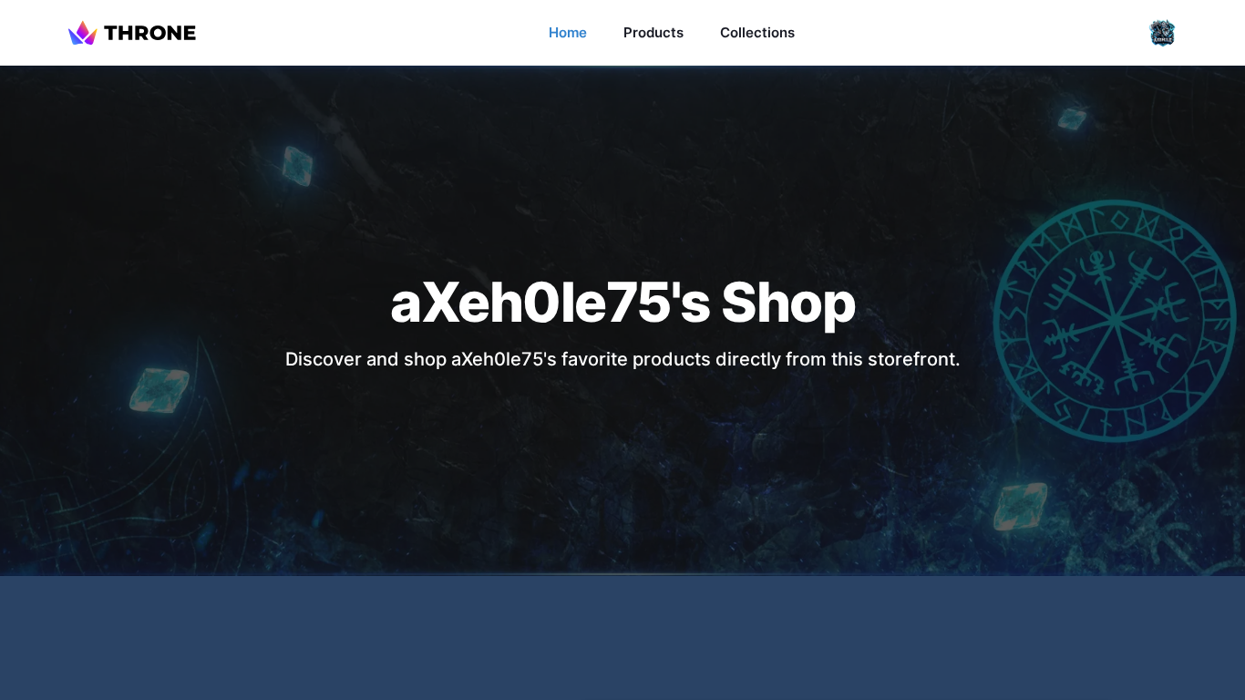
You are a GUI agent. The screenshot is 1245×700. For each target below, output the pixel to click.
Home (568, 32)
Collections (757, 32)
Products (653, 32)
